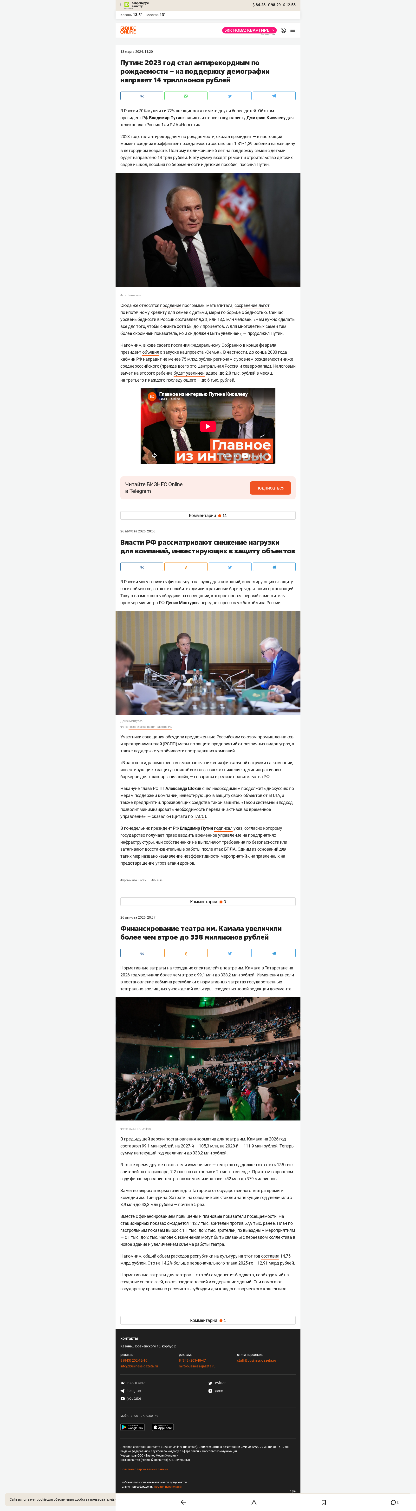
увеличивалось (207, 1178)
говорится (204, 776)
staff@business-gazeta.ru (256, 1360)
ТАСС (199, 816)
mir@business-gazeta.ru (197, 1366)
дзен (218, 1390)
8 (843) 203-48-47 (192, 1360)
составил (270, 1256)
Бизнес (156, 880)
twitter (220, 1383)
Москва (152, 15)
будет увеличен (189, 373)
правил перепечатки (168, 1486)
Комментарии (208, 515)
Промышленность (133, 880)
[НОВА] (248, 30)
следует (222, 988)
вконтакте (135, 1383)
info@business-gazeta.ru (139, 1366)
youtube (133, 1398)
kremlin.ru (135, 295)
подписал (223, 828)
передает (210, 602)
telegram (134, 1390)
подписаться (270, 487)
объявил (150, 352)
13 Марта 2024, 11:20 (136, 51)
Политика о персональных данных (144, 1469)
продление (170, 305)
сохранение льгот (252, 305)
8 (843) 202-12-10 (133, 1360)
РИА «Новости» (185, 124)
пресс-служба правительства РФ (150, 727)
